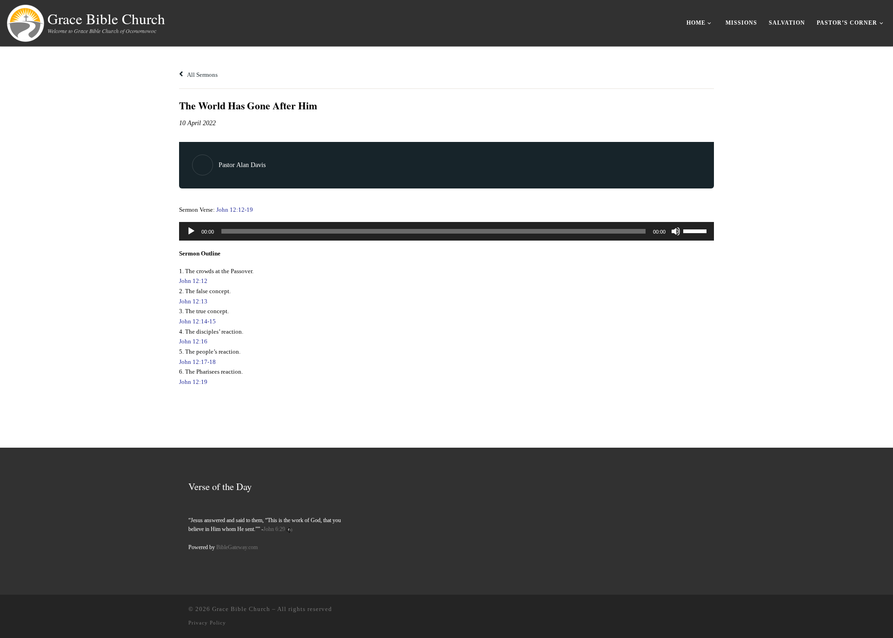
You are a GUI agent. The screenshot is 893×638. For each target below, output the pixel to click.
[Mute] (675, 231)
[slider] (696, 230)
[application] (446, 231)
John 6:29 (274, 529)
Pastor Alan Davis (242, 164)
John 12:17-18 (197, 361)
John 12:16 (193, 341)
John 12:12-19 (234, 209)
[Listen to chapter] (290, 529)
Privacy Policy (207, 622)
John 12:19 (193, 381)
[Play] (191, 231)
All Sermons (202, 74)
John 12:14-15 (197, 321)
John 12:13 (193, 301)
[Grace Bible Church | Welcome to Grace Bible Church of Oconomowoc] (25, 21)
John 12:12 (193, 280)
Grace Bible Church (241, 608)
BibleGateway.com (237, 547)
